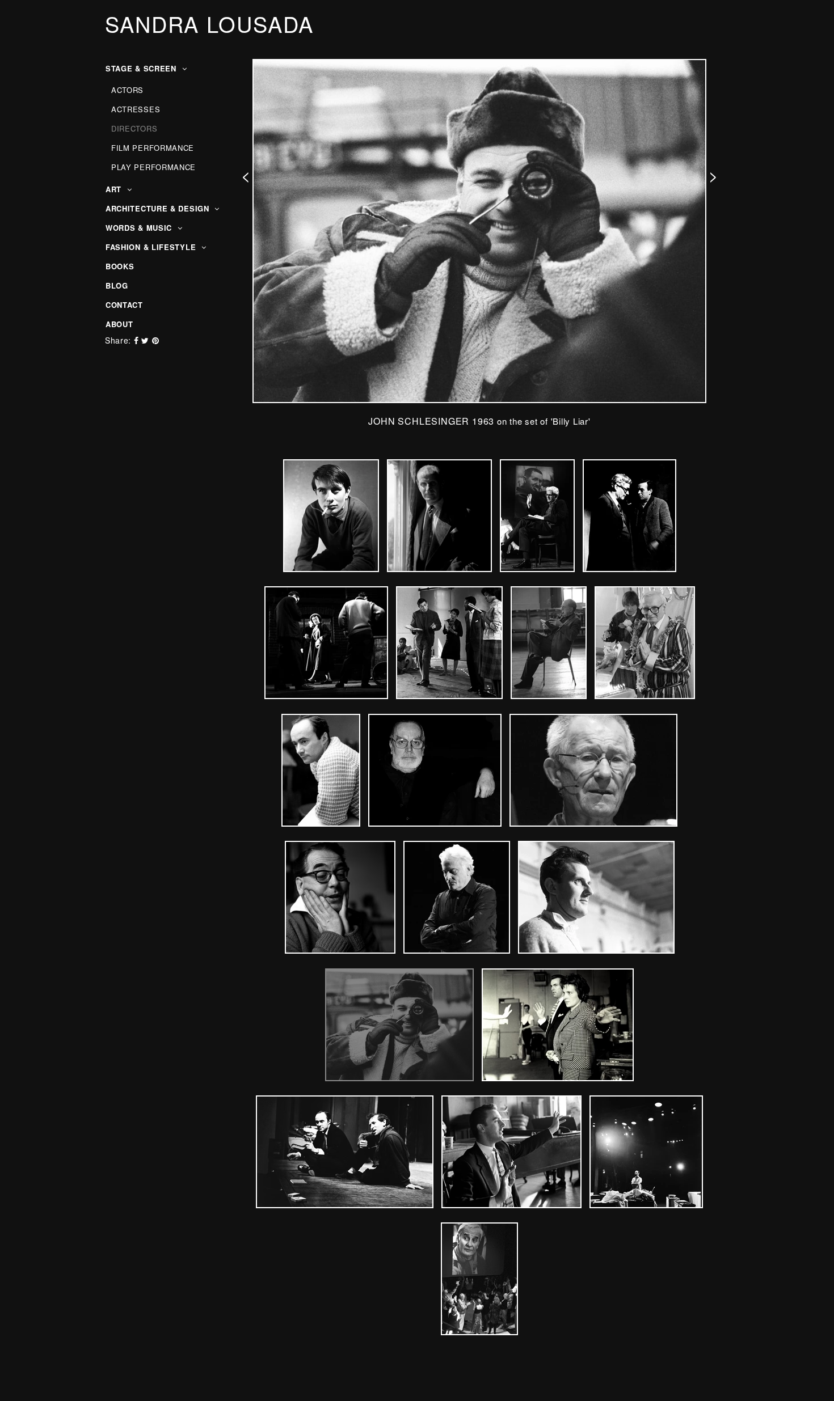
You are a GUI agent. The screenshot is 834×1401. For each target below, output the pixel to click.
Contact (124, 304)
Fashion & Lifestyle (152, 247)
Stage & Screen (142, 68)
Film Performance (152, 147)
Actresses (135, 109)
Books (120, 266)
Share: (118, 340)
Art (115, 189)
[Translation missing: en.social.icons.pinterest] (155, 340)
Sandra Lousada (209, 24)
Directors (134, 128)
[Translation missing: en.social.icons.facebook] (137, 340)
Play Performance (153, 167)
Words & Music (140, 227)
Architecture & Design (159, 208)
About (119, 324)
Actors (127, 89)
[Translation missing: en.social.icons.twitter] (146, 340)
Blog (117, 285)
